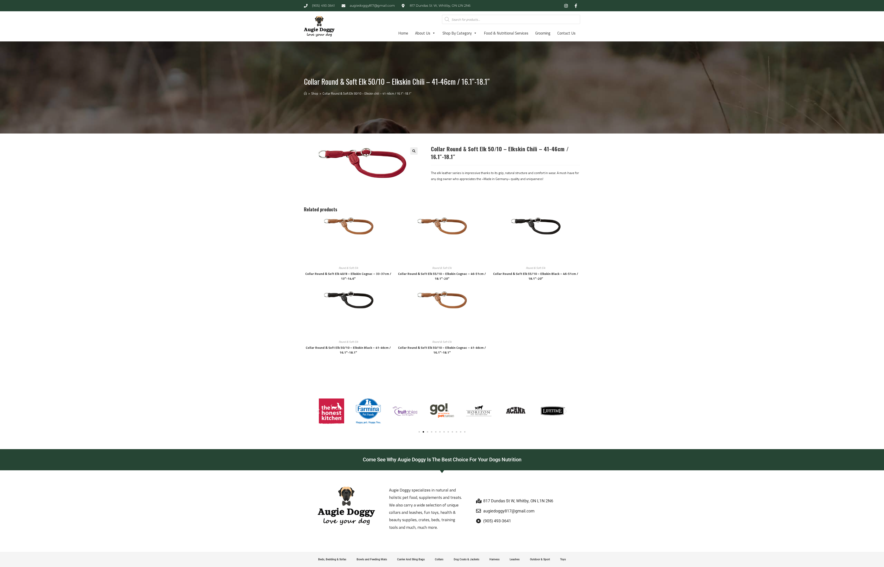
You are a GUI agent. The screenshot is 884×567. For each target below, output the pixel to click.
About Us (422, 33)
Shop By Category (457, 33)
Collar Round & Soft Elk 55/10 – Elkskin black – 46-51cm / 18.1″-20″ (535, 276)
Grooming (542, 33)
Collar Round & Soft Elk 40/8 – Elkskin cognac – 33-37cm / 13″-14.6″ (348, 276)
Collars (439, 559)
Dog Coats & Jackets (466, 559)
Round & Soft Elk (348, 268)
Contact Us (566, 33)
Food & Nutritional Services (506, 33)
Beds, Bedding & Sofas (332, 559)
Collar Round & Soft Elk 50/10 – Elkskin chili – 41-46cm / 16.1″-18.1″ (367, 93)
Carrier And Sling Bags (411, 559)
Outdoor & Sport (540, 559)
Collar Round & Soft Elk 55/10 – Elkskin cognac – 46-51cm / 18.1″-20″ (442, 276)
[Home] (305, 93)
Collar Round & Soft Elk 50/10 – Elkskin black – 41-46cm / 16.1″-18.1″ (348, 350)
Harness (494, 559)
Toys (563, 559)
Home (403, 33)
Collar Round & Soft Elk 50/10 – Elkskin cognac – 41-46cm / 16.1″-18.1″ (442, 350)
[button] (414, 151)
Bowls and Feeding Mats (372, 559)
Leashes (515, 559)
